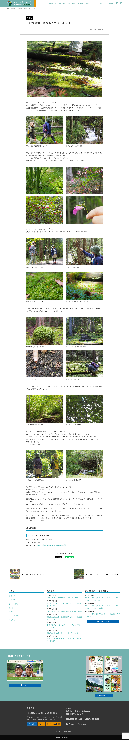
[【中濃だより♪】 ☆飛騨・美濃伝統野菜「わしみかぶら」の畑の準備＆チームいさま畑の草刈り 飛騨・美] (113, 665)
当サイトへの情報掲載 (53, 724)
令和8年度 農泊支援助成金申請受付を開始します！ (63, 598)
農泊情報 (80, 3)
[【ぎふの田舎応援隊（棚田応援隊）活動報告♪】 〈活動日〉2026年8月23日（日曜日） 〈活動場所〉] (94, 683)
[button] (117, 4)
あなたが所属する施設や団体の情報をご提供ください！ (64, 611)
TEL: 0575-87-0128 (74, 719)
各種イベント (52, 3)
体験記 (88, 3)
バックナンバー (104, 621)
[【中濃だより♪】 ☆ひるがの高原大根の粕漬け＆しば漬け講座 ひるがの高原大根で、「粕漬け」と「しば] (94, 665)
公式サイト (26, 685)
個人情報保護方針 (69, 731)
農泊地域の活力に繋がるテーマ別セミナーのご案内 (63, 633)
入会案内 (41, 724)
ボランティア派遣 (97, 3)
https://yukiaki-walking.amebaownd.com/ (50, 545)
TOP (8, 8)
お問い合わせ (32, 724)
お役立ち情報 (71, 3)
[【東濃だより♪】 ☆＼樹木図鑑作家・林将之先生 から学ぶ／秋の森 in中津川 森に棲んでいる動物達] (113, 683)
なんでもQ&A (109, 3)
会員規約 (57, 731)
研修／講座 (62, 3)
